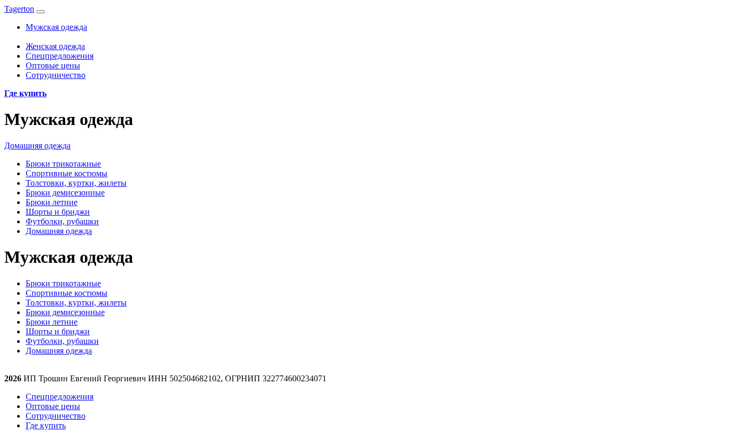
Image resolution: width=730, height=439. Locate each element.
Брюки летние (51, 202)
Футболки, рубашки (62, 221)
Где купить (46, 425)
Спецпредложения (60, 55)
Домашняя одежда (37, 145)
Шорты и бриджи (58, 211)
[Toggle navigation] (40, 11)
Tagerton (19, 8)
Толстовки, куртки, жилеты (76, 182)
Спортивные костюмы (66, 173)
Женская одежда (55, 46)
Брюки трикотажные (63, 163)
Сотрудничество (56, 75)
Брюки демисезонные (65, 192)
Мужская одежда (56, 27)
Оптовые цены (53, 65)
